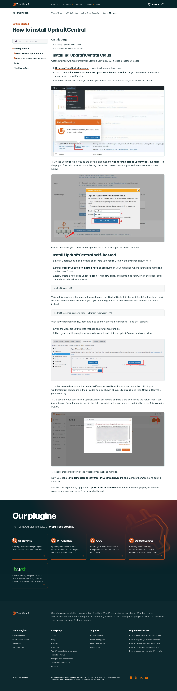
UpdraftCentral (110, 13)
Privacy (54, 666)
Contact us (95, 647)
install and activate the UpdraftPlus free (92, 72)
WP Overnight (18, 647)
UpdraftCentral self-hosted (77, 267)
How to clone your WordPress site (144, 647)
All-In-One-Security (90, 13)
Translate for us (58, 655)
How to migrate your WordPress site (144, 639)
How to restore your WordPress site (144, 643)
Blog (98, 4)
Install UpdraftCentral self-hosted (69, 48)
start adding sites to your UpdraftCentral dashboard (94, 477)
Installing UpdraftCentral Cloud (68, 45)
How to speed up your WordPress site (145, 651)
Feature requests (97, 643)
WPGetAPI (16, 643)
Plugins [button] (54, 4)
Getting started (21, 48)
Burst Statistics (18, 636)
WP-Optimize (72, 13)
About (53, 636)
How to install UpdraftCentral (30, 53)
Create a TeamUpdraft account (72, 68)
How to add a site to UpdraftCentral (31, 58)
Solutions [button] (67, 4)
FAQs (16, 63)
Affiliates (55, 647)
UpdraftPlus (56, 13)
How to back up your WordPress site (145, 636)
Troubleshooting (21, 68)
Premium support (97, 639)
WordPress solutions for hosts (64, 651)
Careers (54, 643)
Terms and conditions (60, 662)
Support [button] (79, 4)
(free (95, 267)
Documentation (96, 636)
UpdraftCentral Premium (103, 487)
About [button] (89, 4)
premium (122, 72)
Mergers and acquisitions (62, 659)
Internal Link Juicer (20, 639)
